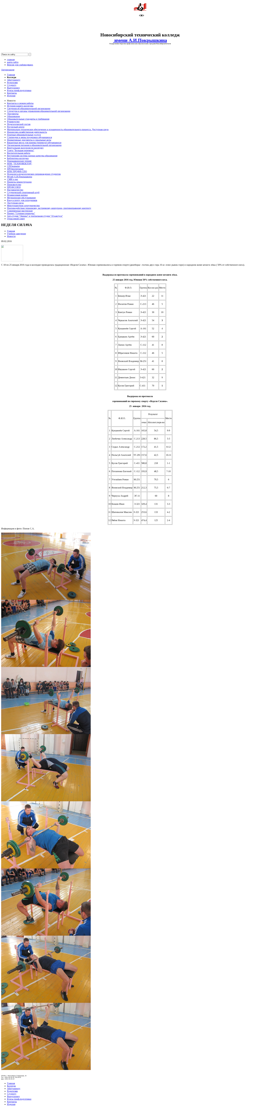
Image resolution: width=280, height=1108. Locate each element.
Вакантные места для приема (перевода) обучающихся (34, 142)
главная (11, 59)
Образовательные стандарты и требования (28, 119)
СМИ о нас (12, 179)
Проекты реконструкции (19, 182)
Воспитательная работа (18, 153)
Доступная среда (15, 203)
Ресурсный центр (15, 127)
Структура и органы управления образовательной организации (38, 111)
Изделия (11, 95)
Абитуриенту (13, 80)
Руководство (13, 121)
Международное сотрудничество (23, 205)
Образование (13, 116)
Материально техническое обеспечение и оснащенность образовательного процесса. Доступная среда (57, 129)
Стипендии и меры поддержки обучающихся (29, 137)
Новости (11, 236)
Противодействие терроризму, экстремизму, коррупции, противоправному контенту (49, 208)
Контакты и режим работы (20, 103)
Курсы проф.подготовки (19, 90)
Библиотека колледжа (18, 158)
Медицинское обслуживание (21, 197)
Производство (14, 184)
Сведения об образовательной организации (28, 108)
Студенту (11, 85)
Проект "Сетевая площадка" (21, 213)
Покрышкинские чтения (19, 161)
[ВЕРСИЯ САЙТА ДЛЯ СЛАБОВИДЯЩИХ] (141, 16)
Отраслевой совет (16, 218)
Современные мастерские (20, 211)
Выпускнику (13, 88)
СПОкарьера (13, 166)
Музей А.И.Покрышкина (19, 176)
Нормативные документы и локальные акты (29, 140)
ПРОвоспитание (15, 169)
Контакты (12, 93)
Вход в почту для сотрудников (22, 200)
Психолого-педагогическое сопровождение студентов (34, 174)
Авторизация (7, 69)
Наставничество (15, 190)
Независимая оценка (17, 195)
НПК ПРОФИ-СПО (17, 171)
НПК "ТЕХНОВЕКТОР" (19, 163)
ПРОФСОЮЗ (14, 187)
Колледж (11, 1086)
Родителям (12, 82)
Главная (11, 74)
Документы (13, 113)
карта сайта (12, 62)
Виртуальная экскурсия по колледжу (25, 148)
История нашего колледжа (20, 106)
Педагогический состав (18, 124)
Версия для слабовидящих (20, 65)
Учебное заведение (16, 233)
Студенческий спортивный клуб (23, 192)
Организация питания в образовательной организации (34, 145)
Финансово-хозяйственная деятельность (27, 132)
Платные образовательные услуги (24, 134)
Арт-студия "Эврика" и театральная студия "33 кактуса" (35, 216)
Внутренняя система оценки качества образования (32, 155)
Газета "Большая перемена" (20, 150)
